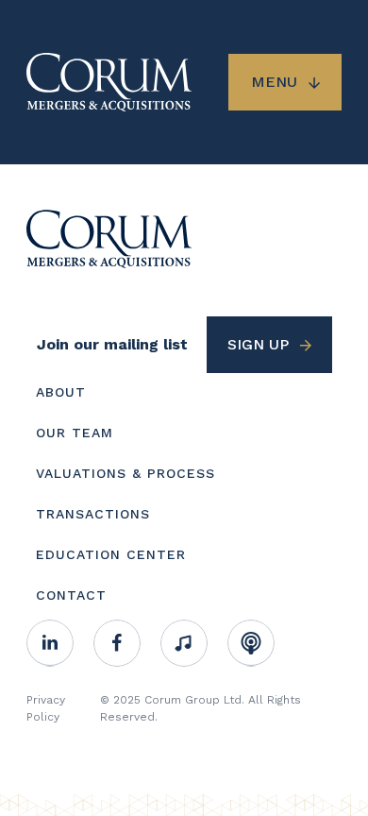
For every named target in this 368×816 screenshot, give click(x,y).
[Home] (109, 237)
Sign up (258, 344)
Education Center (111, 554)
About (61, 392)
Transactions (93, 513)
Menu (274, 82)
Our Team (74, 432)
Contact (71, 595)
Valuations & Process (125, 473)
